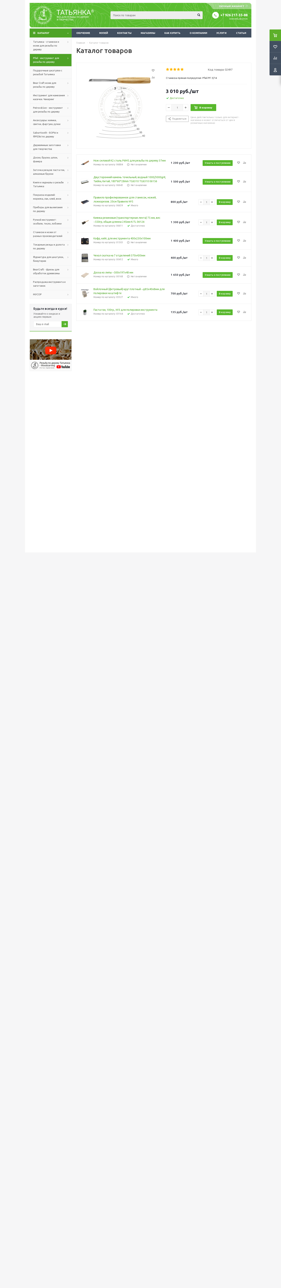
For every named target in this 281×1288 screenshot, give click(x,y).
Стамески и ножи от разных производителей (47, 234)
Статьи (241, 33)
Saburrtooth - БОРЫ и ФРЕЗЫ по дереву (45, 134)
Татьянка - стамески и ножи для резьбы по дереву (46, 45)
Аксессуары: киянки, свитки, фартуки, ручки (46, 122)
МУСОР (37, 294)
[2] (171, 69)
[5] (182, 69)
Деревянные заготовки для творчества (47, 147)
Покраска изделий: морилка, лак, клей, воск (47, 196)
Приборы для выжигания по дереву (48, 209)
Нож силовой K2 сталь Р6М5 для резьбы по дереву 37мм (129, 160)
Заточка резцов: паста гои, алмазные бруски (49, 172)
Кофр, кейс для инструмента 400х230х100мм (122, 238)
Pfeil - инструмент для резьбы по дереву (46, 60)
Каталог (43, 33)
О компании (198, 33)
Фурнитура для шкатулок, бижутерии (48, 259)
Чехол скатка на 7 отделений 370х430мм (119, 255)
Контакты (124, 33)
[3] (175, 69)
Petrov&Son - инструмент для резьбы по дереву (48, 109)
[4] (178, 69)
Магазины (148, 33)
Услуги (221, 33)
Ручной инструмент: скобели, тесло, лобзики (47, 221)
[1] (168, 69)
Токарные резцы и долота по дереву (49, 246)
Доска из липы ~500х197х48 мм (113, 272)
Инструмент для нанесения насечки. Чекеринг (49, 97)
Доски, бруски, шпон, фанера (45, 159)
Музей (103, 33)
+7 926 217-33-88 (234, 15)
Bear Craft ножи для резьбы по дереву (44, 85)
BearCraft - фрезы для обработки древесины (46, 271)
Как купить (172, 33)
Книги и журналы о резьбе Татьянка (48, 184)
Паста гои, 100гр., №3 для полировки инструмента (125, 309)
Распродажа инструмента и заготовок (49, 284)
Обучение (83, 33)
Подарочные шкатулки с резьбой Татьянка (47, 72)
